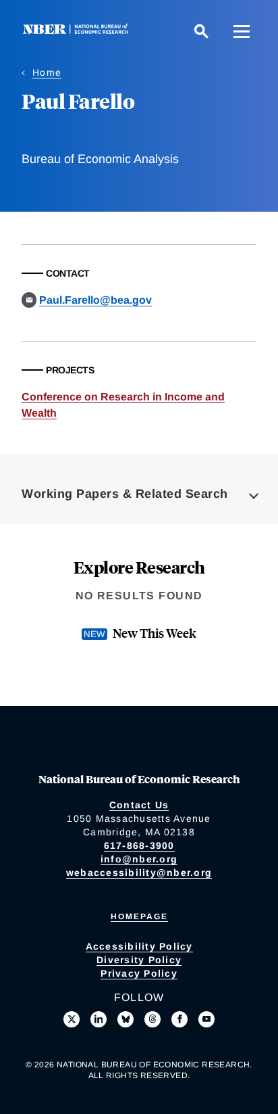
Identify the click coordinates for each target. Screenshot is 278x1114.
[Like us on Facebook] (179, 1019)
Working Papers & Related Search (125, 494)
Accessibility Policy (139, 946)
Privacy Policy (139, 973)
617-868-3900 (139, 845)
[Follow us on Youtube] (206, 1019)
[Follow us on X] (71, 1019)
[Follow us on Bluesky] (125, 1019)
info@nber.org (139, 859)
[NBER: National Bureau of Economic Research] (78, 31)
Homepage (139, 916)
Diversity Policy (139, 959)
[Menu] (241, 31)
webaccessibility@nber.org (139, 872)
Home (46, 72)
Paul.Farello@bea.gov (95, 300)
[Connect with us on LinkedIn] (98, 1019)
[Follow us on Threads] (152, 1019)
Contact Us (139, 804)
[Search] (201, 31)
